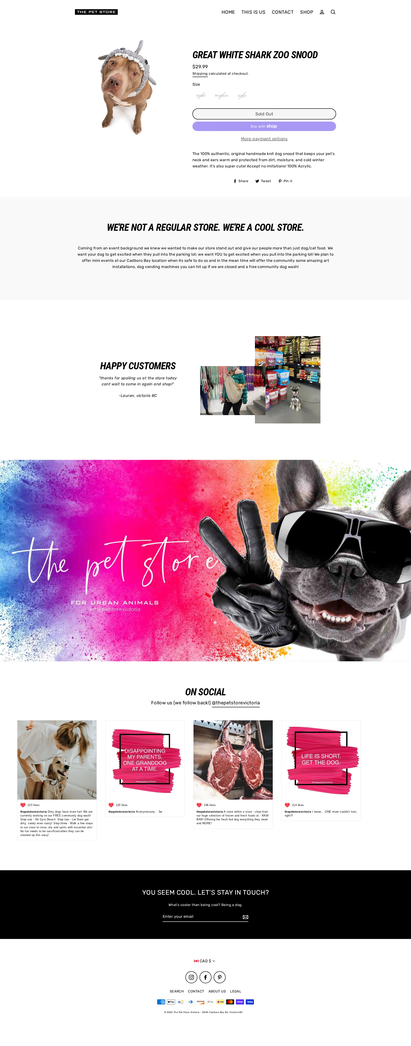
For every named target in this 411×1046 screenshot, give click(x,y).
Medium (221, 96)
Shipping (200, 74)
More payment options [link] (264, 138)
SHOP (306, 12)
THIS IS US (253, 12)
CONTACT (283, 12)
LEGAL (235, 991)
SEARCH (177, 991)
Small (201, 96)
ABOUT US (217, 991)
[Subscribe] (244, 917)
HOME (228, 12)
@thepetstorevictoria (236, 702)
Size (196, 84)
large (242, 96)
